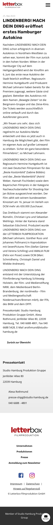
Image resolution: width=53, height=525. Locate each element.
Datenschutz (33, 483)
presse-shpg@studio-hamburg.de (28, 397)
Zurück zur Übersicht (19, 342)
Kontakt (46, 519)
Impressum (16, 483)
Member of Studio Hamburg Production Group (26, 515)
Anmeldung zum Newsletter (24, 462)
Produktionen (24, 451)
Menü (48, 5)
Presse (24, 457)
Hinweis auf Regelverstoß (26, 488)
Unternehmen (24, 445)
